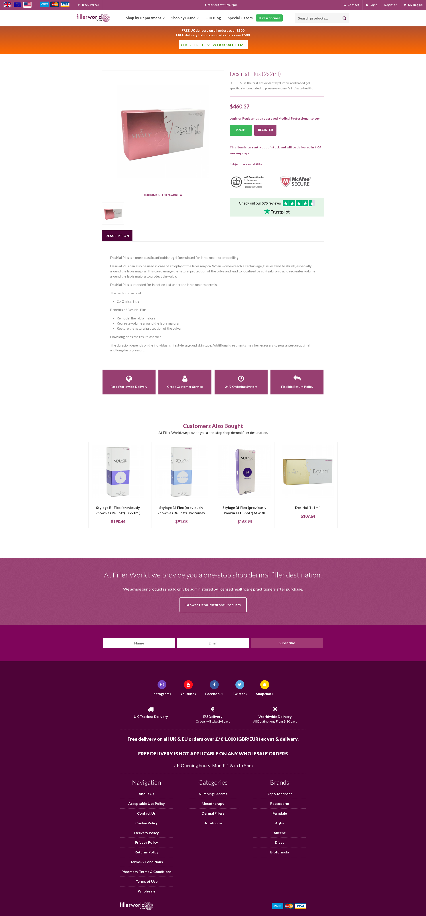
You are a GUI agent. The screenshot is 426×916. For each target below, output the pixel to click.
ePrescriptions (269, 18)
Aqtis (279, 823)
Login (241, 130)
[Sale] (240, 18)
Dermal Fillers (213, 813)
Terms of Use (147, 881)
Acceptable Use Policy (146, 803)
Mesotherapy (213, 803)
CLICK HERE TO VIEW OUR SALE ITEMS (213, 45)
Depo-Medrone (279, 794)
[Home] (93, 18)
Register (265, 130)
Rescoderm (279, 803)
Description (117, 236)
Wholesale (146, 891)
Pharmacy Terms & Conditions (147, 871)
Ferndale (279, 813)
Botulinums (213, 823)
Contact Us (146, 813)
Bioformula (279, 852)
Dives (279, 842)
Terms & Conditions (146, 862)
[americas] (27, 5)
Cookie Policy (146, 823)
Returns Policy (146, 852)
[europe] (17, 5)
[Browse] (145, 18)
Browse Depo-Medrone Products (213, 605)
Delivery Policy (146, 833)
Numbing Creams (213, 794)
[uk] (7, 5)
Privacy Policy (146, 842)
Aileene (280, 833)
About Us (146, 794)
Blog (213, 18)
